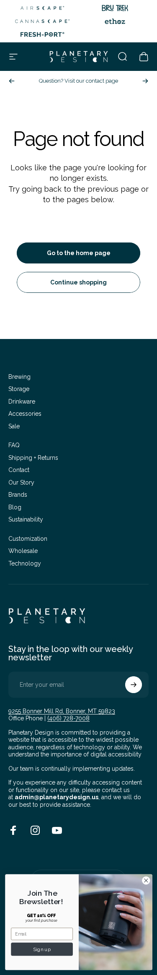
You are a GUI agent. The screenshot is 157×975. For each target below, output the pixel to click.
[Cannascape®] (42, 21)
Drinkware (21, 401)
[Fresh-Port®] (42, 34)
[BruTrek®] (115, 8)
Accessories (24, 413)
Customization (27, 538)
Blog (14, 507)
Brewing (19, 376)
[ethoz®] (115, 21)
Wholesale (23, 550)
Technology (24, 563)
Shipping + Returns (33, 457)
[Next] (145, 81)
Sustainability (25, 519)
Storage (18, 389)
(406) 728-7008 (68, 718)
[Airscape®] (42, 8)
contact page (102, 81)
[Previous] (12, 81)
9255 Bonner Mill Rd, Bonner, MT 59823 (61, 711)
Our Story (21, 482)
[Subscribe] (133, 684)
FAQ (14, 445)
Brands (17, 494)
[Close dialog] (146, 880)
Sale (14, 426)
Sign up (42, 949)
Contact (18, 470)
